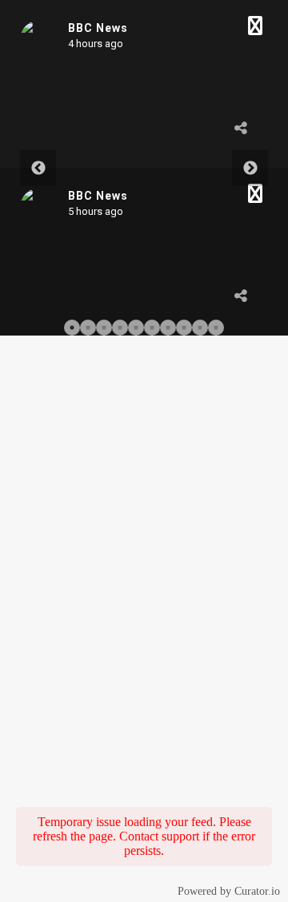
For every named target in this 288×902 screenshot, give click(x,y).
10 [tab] (216, 328)
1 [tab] (72, 328)
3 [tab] (104, 328)
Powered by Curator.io (229, 890)
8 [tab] (184, 328)
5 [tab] (136, 328)
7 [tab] (168, 328)
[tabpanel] (144, 168)
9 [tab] (200, 328)
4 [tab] (120, 328)
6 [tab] (152, 328)
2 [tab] (88, 328)
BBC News (98, 28)
